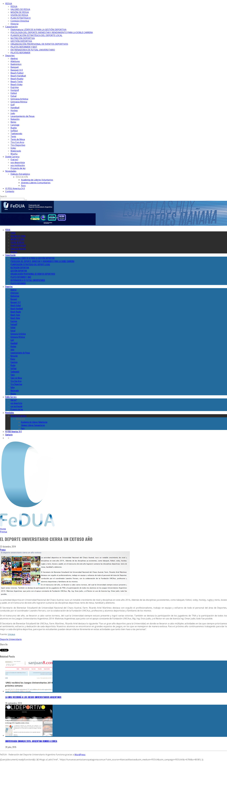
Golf (13, 104)
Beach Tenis (17, 81)
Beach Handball (18, 75)
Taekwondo (16, 133)
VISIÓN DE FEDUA (19, 15)
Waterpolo (16, 150)
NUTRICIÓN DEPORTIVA (23, 38)
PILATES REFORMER (20, 52)
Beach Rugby (17, 78)
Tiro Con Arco (17, 142)
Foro (23, 185)
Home (3, 528)
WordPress (79, 754)
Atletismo (15, 61)
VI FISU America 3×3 (15, 188)
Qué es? (14, 159)
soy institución (18, 165)
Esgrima (15, 87)
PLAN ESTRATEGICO (21, 18)
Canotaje (15, 124)
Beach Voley (16, 84)
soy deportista (18, 162)
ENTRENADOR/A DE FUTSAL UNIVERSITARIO (33, 49)
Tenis (13, 136)
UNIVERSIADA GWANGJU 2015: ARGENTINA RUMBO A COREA (31, 741)
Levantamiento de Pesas (23, 116)
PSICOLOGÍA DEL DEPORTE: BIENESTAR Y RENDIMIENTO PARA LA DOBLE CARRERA (52, 32)
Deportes (10, 55)
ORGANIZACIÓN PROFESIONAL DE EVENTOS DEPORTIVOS (39, 44)
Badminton (16, 64)
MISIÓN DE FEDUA (20, 12)
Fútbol (14, 93)
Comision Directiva (20, 20)
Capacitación (11, 26)
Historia (14, 23)
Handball (15, 107)
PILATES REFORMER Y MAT (24, 46)
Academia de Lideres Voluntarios (37, 179)
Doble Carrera (12, 156)
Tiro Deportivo (18, 145)
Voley (13, 148)
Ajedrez (14, 58)
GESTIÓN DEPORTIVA (21, 41)
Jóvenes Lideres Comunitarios (35, 182)
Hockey (14, 110)
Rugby (14, 127)
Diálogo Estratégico (20, 174)
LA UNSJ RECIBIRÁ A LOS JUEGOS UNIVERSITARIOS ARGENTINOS (33, 697)
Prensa (3, 549)
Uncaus (11, 634)
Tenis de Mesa (18, 139)
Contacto (9, 191)
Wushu (14, 153)
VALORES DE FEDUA (20, 9)
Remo (13, 122)
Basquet (15, 67)
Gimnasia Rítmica (19, 101)
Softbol (14, 130)
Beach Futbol (17, 72)
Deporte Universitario (11, 639)
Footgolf (15, 90)
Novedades (10, 171)
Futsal (13, 96)
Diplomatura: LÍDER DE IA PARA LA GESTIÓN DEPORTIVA (38, 29)
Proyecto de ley (18, 168)
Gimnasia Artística (19, 98)
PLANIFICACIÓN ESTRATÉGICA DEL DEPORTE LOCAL (36, 35)
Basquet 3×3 (17, 70)
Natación (15, 119)
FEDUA (8, 3)
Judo (13, 113)
